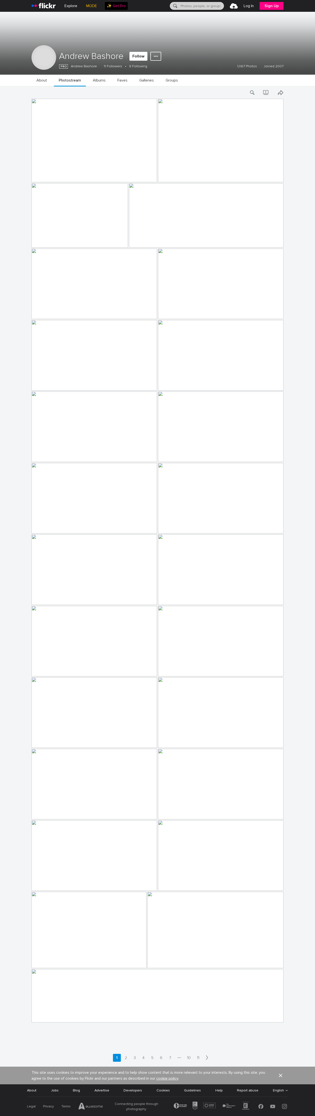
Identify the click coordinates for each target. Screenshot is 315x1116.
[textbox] (202, 6)
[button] (145, 178)
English (278, 1090)
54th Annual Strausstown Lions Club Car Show (197, 174)
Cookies (163, 1090)
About (31, 1090)
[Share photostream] (281, 93)
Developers (133, 1090)
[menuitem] (116, 6)
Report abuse (247, 1090)
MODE (91, 5)
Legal (31, 1106)
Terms (66, 1106)
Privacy (48, 1106)
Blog (76, 1090)
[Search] (175, 6)
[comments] (153, 178)
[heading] (44, 6)
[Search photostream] (252, 92)
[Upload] (234, 6)
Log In (249, 5)
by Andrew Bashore (44, 178)
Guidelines (192, 1090)
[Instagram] (284, 1106)
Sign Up (272, 5)
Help (219, 1090)
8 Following (138, 66)
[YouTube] (273, 1106)
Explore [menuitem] (70, 5)
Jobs (55, 1090)
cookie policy (167, 1078)
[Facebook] (261, 1106)
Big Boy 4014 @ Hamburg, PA (56, 174)
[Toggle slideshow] (266, 93)
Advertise (101, 1090)
